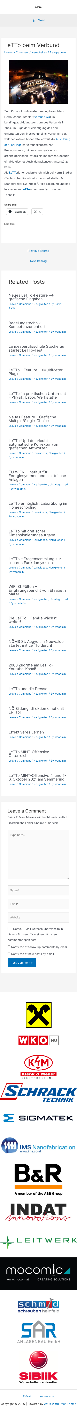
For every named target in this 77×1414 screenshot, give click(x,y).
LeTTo (26, 189)
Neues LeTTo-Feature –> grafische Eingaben (31, 297)
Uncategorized (59, 484)
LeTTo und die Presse (28, 688)
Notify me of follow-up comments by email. (39, 947)
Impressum (46, 1396)
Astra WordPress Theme (60, 1403)
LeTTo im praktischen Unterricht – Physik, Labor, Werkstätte (37, 395)
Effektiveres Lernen (26, 732)
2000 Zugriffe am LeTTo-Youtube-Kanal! (31, 667)
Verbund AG (42, 117)
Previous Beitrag (38, 250)
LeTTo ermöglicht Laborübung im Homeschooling (38, 505)
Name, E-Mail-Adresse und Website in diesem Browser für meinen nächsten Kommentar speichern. (35, 934)
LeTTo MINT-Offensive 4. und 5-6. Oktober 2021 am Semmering (37, 777)
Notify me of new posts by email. (33, 953)
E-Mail (27, 1396)
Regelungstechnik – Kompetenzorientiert (27, 325)
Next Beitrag (38, 261)
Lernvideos (40, 453)
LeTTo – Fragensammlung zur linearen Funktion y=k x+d (35, 560)
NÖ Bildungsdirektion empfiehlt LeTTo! (36, 710)
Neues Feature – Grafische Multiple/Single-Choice (32, 419)
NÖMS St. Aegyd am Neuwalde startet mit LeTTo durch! (36, 643)
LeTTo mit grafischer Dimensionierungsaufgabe (32, 533)
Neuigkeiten (39, 52)
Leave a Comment (16, 52)
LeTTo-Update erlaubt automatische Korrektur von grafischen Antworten (33, 444)
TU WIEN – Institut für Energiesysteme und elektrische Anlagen (37, 476)
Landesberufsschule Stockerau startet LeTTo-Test (36, 348)
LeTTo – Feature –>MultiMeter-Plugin (36, 372)
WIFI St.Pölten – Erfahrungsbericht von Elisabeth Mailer (37, 590)
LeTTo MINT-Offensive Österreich (29, 754)
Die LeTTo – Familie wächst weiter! (33, 620)
